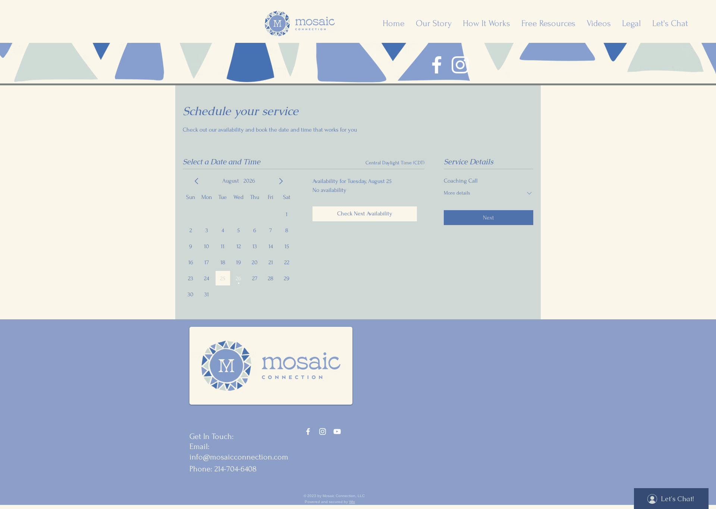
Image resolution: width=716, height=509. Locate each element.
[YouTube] (337, 431)
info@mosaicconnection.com (238, 456)
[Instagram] (460, 64)
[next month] (280, 181)
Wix (352, 502)
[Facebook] (436, 64)
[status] (394, 163)
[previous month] (196, 181)
